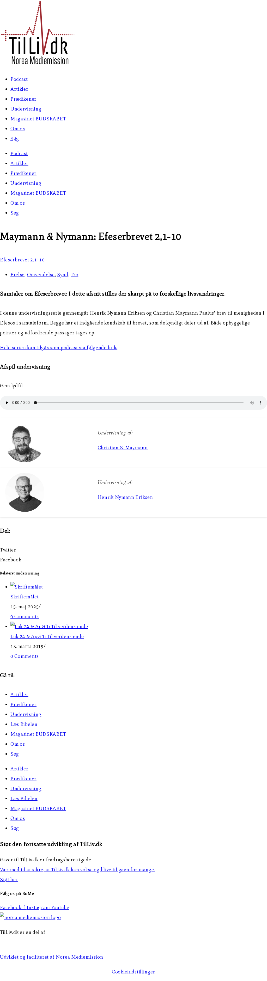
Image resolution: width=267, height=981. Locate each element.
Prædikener (23, 99)
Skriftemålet (24, 597)
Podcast (19, 79)
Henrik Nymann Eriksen (125, 497)
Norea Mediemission (23, 942)
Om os (17, 129)
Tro (74, 275)
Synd (62, 275)
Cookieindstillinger (133, 972)
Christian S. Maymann (123, 448)
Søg (14, 139)
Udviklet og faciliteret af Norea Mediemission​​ (51, 957)
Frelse (17, 275)
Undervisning (25, 109)
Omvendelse (41, 275)
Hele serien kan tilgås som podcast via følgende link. (58, 348)
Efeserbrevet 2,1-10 (22, 260)
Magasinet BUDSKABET (38, 119)
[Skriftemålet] (26, 587)
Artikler (19, 89)
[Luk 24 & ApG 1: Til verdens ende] (49, 626)
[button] (133, 550)
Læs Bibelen (24, 724)
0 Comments (24, 617)
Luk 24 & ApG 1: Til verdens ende (47, 636)
